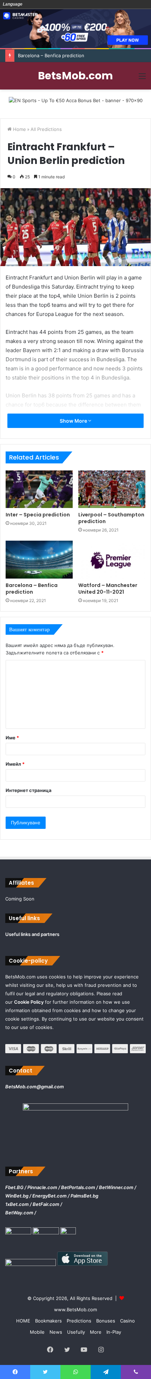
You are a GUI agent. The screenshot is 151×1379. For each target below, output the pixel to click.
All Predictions (46, 129)
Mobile (37, 1332)
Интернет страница (29, 790)
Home (19, 129)
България (29, 4)
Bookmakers (48, 1321)
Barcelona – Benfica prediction (51, 55)
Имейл (15, 764)
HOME (23, 1321)
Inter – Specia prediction (38, 514)
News (56, 1332)
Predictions (79, 1321)
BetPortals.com (78, 1187)
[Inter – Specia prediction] (39, 489)
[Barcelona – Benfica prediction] (39, 560)
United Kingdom (39, 4)
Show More (74, 421)
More (95, 1332)
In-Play (113, 1332)
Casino (127, 1321)
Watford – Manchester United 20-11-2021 (107, 588)
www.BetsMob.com (75, 1309)
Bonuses (105, 1321)
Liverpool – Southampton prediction (111, 518)
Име (12, 737)
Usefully (76, 1332)
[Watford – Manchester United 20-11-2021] (111, 560)
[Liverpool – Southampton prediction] (111, 489)
